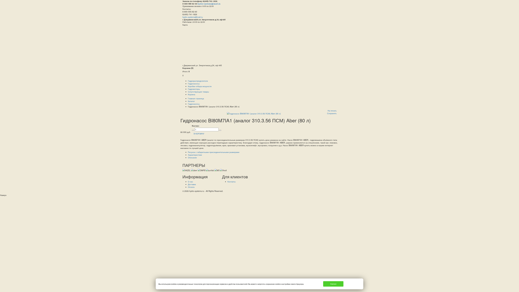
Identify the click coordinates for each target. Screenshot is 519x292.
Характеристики (195, 154)
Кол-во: (195, 125)
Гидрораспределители (198, 80)
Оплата (191, 187)
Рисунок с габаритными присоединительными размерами (213, 152)
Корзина (187, 68)
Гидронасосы (194, 83)
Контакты (231, 181)
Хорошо (333, 284)
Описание (192, 157)
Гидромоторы (194, 89)
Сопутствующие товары (198, 91)
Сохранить (332, 113)
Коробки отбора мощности (200, 86)
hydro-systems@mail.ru (209, 4)
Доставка (192, 184)
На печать (332, 110)
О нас (190, 181)
